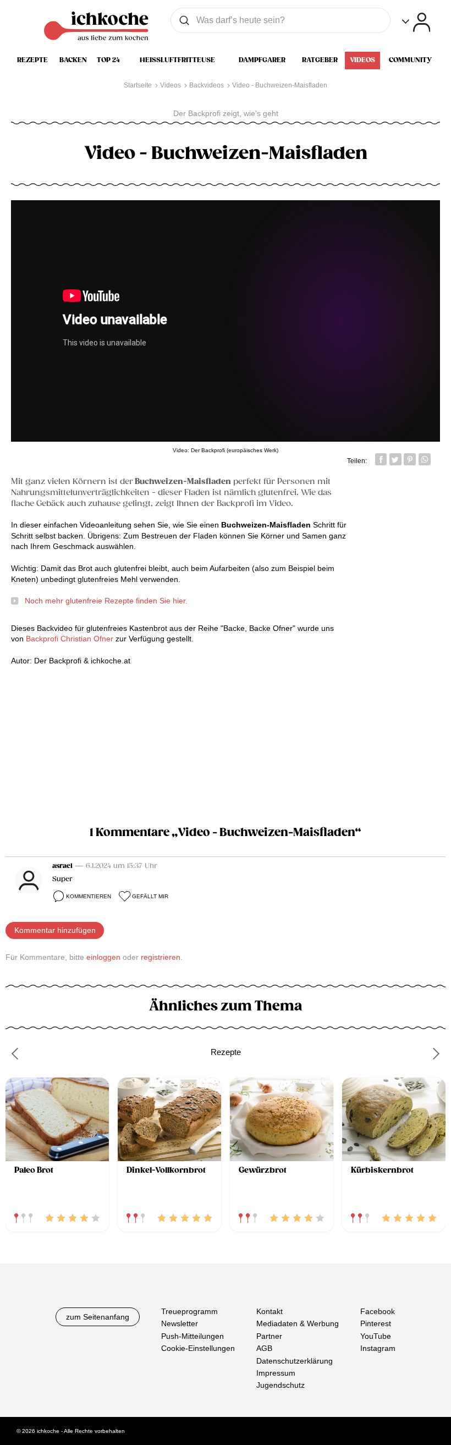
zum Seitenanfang (97, 1316)
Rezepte (32, 60)
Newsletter (179, 1323)
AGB (264, 1348)
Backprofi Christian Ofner (69, 638)
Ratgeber (320, 60)
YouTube (375, 1336)
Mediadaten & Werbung (297, 1323)
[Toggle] (416, 22)
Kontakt (269, 1311)
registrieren (160, 957)
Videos (362, 60)
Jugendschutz (280, 1385)
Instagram (377, 1348)
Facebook (377, 1311)
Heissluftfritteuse (177, 60)
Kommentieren (88, 896)
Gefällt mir (150, 896)
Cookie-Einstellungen (198, 1348)
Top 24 (108, 60)
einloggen (103, 957)
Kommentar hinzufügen (55, 930)
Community (410, 60)
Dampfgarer (262, 60)
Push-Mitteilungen (192, 1336)
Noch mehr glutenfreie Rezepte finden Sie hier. (106, 600)
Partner (269, 1336)
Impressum (275, 1373)
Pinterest (375, 1323)
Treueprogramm (189, 1311)
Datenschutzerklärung (294, 1360)
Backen (73, 60)
